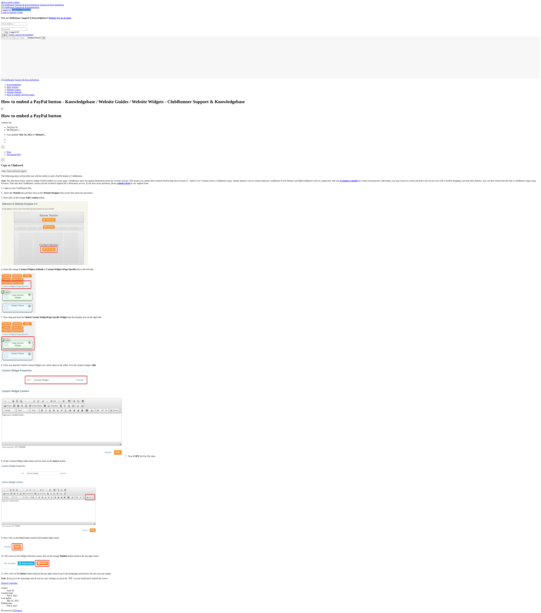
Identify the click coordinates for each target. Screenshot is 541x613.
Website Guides (14, 90)
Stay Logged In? (12, 32)
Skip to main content (10, 2)
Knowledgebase (14, 84)
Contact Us (6, 10)
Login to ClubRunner (21, 10)
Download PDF (14, 154)
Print (9, 152)
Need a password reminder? (21, 35)
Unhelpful (12, 583)
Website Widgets (14, 92)
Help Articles (12, 87)
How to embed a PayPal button (21, 95)
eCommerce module (349, 181)
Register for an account (60, 18)
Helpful (4, 583)
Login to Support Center (12, 12)
